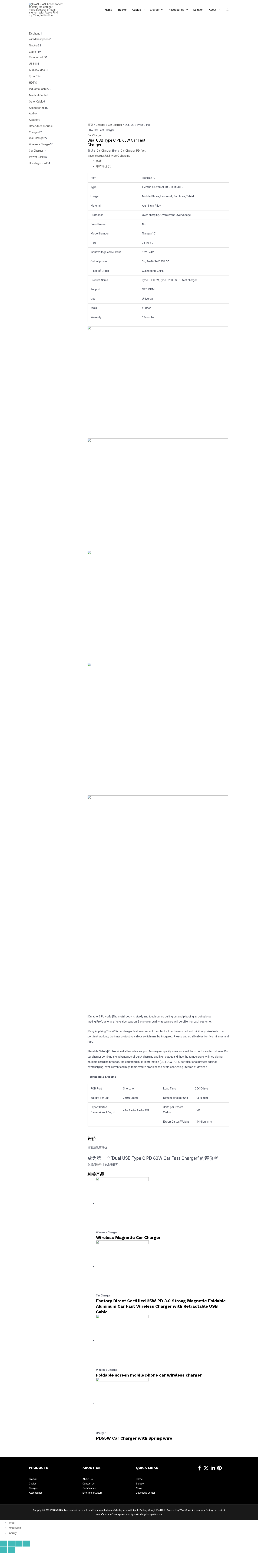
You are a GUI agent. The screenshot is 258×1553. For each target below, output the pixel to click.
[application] (142, 10)
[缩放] (3, 1544)
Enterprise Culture (92, 1492)
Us (91, 1479)
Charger (100, 125)
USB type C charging (117, 155)
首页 (90, 125)
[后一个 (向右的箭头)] (11, 1550)
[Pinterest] (219, 1468)
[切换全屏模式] (11, 1544)
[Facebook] (199, 1468)
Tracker (33, 1479)
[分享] (18, 1544)
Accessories (35, 1492)
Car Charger (115, 125)
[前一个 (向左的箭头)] (3, 1550)
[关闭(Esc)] (26, 1544)
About (86, 1479)
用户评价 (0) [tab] (103, 166)
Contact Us (88, 1483)
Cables (33, 1483)
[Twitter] (206, 1468)
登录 (99, 1164)
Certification (89, 1488)
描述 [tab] (99, 161)
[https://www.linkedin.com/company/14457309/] (212, 1468)
